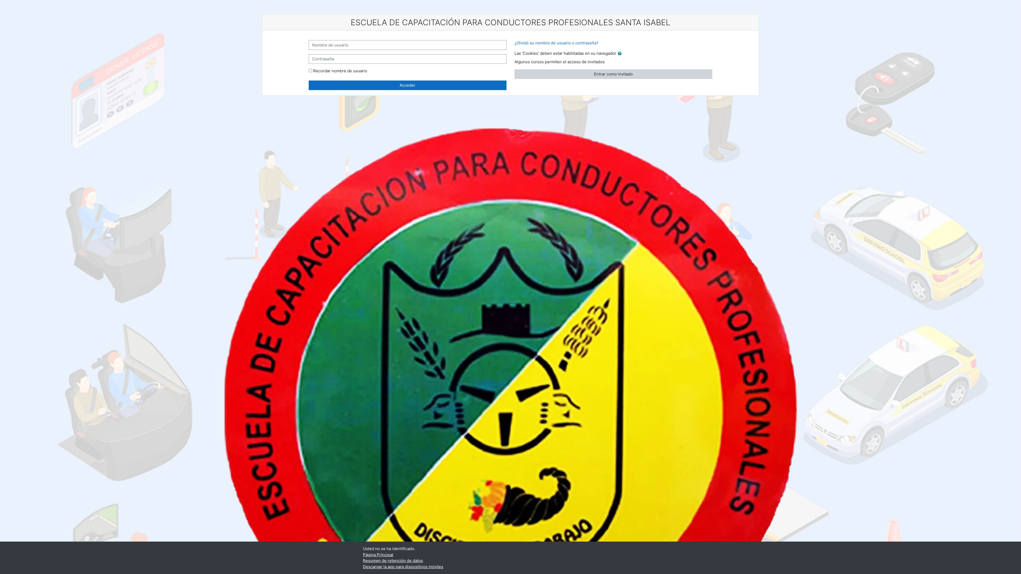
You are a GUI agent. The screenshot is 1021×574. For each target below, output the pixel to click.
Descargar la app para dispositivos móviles (403, 566)
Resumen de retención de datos (393, 560)
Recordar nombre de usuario (340, 70)
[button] (620, 53)
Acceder (407, 85)
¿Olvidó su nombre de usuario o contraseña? (556, 42)
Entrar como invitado (613, 74)
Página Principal (378, 554)
